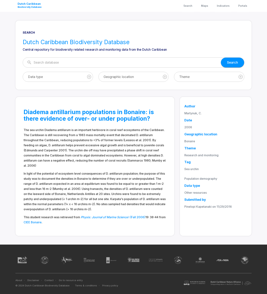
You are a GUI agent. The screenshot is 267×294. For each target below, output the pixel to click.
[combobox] (58, 77)
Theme (184, 77)
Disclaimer (33, 280)
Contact (49, 280)
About (18, 280)
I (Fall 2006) (113, 217)
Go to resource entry (71, 280)
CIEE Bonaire (33, 222)
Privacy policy (110, 285)
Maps (204, 5)
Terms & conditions (86, 285)
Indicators (223, 5)
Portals (242, 5)
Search (187, 5)
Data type (35, 77)
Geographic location (119, 77)
